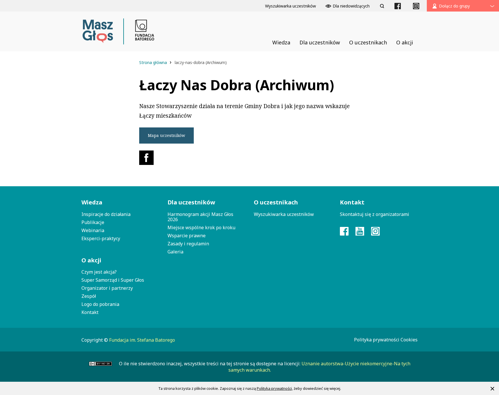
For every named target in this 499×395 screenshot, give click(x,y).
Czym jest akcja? (99, 272)
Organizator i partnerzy (107, 288)
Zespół (88, 296)
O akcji (91, 260)
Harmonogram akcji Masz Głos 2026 (200, 217)
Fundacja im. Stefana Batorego (142, 340)
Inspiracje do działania (106, 214)
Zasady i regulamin (188, 243)
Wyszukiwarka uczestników (284, 214)
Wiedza (91, 202)
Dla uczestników (191, 202)
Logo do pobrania (100, 304)
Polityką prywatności (274, 388)
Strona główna (153, 62)
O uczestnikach (276, 202)
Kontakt (89, 312)
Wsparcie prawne (186, 235)
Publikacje (92, 222)
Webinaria (92, 230)
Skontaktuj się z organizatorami (374, 214)
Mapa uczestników (166, 135)
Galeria (175, 252)
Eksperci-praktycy (100, 238)
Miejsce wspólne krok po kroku (201, 227)
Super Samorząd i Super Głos (112, 280)
